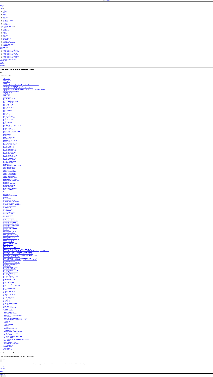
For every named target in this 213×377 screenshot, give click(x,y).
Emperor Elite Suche (8, 147)
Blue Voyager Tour (8, 115)
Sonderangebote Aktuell (9, 307)
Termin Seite (6, 321)
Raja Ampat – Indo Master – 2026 (12, 267)
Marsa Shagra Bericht (9, 212)
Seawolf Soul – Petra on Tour (11, 304)
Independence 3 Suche (9, 185)
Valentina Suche (7, 346)
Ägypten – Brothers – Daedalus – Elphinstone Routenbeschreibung (21, 85)
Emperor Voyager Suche (9, 161)
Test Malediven (7, 327)
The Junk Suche (7, 334)
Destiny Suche (7, 135)
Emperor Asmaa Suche (9, 146)
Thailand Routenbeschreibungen (11, 330)
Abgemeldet (6, 79)
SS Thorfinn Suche (8, 309)
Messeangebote (7, 216)
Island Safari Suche (8, 189)
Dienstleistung (7, 138)
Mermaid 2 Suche (8, 215)
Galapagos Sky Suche (9, 168)
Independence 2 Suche (9, 183)
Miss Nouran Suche (8, 219)
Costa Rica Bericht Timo (9, 129)
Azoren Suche (7, 97)
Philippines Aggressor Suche (10, 264)
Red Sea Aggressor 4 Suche (10, 272)
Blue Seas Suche (7, 110)
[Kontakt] (3, 376)
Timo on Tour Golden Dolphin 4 (11, 343)
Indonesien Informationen (10, 188)
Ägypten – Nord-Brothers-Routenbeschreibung (15, 86)
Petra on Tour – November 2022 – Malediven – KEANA (18, 254)
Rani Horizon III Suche (9, 269)
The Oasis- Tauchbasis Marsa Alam (12, 336)
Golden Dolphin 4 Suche (9, 174)
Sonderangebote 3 (8, 306)
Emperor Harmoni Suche (9, 152)
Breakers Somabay (8, 116)
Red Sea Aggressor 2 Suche (10, 270)
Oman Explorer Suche (9, 237)
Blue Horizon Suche (8, 106)
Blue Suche (6, 113)
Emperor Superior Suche (9, 158)
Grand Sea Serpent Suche (10, 177)
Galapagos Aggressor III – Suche (12, 165)
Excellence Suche (8, 162)
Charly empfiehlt (7, 123)
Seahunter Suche (7, 301)
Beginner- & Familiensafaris (10, 101)
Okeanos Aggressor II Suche (10, 234)
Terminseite (6, 325)
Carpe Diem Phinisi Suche (10, 117)
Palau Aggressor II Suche (10, 243)
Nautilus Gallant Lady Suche (11, 224)
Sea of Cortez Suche (8, 297)
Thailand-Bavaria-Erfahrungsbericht (12, 331)
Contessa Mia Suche (8, 126)
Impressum (6, 182)
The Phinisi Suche (8, 337)
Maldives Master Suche (9, 206)
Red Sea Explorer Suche (9, 278)
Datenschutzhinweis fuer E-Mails (12, 131)
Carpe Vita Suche (8, 122)
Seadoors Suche (7, 300)
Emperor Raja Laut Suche (10, 155)
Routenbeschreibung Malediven (11, 285)
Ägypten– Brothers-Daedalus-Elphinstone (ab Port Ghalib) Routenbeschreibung (24, 89)
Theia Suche (6, 340)
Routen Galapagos (8, 284)
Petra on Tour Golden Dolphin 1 (11, 257)
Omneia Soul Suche (8, 240)
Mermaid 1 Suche (8, 213)
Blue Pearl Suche (7, 109)
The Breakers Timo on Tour (10, 333)
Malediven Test (7, 207)
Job (4, 191)
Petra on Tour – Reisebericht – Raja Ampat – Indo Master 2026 (20, 255)
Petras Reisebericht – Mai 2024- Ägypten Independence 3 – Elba (20, 260)
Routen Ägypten (7, 281)
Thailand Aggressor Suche (10, 328)
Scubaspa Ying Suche (9, 292)
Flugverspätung (7, 164)
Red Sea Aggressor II (9, 273)
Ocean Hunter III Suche (9, 231)
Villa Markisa (6, 348)
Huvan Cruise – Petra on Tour (11, 180)
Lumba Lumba (7, 198)
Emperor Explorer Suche (9, 150)
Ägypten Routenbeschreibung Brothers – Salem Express (18, 88)
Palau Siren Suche (8, 245)
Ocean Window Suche (9, 233)
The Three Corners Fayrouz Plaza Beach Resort (16, 339)
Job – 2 (5, 192)
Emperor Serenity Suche (9, 156)
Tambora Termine (8, 310)
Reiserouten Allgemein (9, 279)
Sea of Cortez (6, 295)
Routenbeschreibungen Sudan (11, 287)
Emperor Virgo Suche (9, 159)
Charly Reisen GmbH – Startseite (12, 125)
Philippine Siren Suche (9, 261)
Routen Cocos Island (8, 282)
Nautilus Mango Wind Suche (11, 225)
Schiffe (5, 289)
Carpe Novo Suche (8, 120)
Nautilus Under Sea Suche (10, 228)
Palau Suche (6, 246)
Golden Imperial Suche (9, 176)
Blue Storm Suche (8, 112)
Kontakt (5, 197)
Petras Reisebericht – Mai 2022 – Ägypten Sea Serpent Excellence (20, 258)
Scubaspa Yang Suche (9, 291)
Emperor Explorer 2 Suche (10, 149)
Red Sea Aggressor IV (9, 275)
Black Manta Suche (8, 103)
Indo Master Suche (8, 186)
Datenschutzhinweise (8, 132)
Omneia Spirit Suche (8, 242)
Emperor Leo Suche (8, 153)
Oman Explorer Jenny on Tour (11, 236)
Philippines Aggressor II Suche (11, 263)
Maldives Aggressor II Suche (11, 201)
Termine (5, 322)
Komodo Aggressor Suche (10, 195)
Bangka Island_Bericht (9, 98)
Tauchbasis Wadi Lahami (10, 313)
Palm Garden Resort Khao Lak (11, 248)
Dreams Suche (7, 141)
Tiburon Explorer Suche (9, 342)
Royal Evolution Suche (9, 288)
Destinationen (7, 134)
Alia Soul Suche (7, 92)
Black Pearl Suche (8, 104)
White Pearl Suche (8, 349)
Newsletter (6, 230)
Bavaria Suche (7, 100)
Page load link (3, 374)
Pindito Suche (7, 266)
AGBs (5, 83)
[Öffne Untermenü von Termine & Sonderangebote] (14, 26)
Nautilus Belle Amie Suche (10, 221)
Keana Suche (6, 194)
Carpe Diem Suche (8, 119)
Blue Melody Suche (8, 107)
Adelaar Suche (7, 80)
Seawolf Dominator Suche (10, 303)
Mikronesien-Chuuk (8, 218)
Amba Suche (6, 94)
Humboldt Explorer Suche (10, 179)
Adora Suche (6, 82)
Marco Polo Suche (8, 209)
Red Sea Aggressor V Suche (10, 276)
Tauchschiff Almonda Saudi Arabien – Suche (15, 318)
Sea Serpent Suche (8, 298)
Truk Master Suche (8, 345)
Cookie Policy (7, 128)
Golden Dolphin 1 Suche (9, 171)
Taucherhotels (7, 316)
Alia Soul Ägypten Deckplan (11, 91)
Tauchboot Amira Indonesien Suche (12, 315)
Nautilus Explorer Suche (9, 222)
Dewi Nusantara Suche (9, 137)
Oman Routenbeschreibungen (11, 239)
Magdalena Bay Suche (9, 200)
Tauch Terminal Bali (8, 312)
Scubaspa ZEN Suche (9, 294)
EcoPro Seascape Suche (9, 144)
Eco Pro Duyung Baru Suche (11, 143)
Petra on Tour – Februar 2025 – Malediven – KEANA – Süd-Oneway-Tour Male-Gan (26, 251)
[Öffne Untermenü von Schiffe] (3, 8)
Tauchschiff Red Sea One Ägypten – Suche (14, 319)
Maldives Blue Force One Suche (11, 204)
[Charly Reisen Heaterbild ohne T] (107, 0)
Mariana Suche (7, 210)
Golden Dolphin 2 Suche (9, 173)
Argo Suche (6, 95)
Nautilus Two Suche (8, 227)
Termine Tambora (8, 324)
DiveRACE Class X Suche (10, 140)
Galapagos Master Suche (9, 167)
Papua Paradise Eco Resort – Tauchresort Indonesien (17, 249)
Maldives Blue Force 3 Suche (11, 203)
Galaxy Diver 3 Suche (9, 170)
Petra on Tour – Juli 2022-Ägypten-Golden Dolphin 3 (17, 252)
